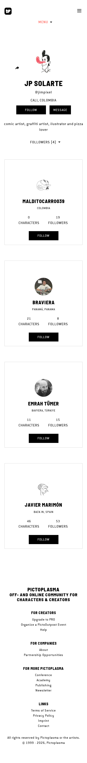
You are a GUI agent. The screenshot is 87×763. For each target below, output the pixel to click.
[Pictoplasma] (8, 11)
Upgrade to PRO (43, 619)
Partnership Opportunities (43, 655)
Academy (43, 680)
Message (60, 110)
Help (43, 630)
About (43, 650)
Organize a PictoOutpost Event (43, 625)
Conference (43, 675)
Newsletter (43, 690)
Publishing (43, 685)
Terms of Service (43, 710)
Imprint (43, 721)
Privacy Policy (43, 716)
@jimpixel (43, 92)
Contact (43, 726)
